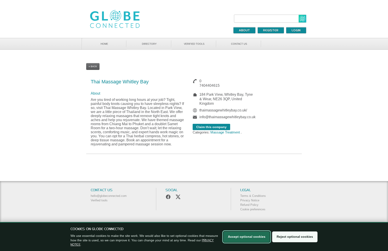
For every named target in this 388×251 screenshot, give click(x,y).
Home (104, 43)
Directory (149, 43)
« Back (93, 66)
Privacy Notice (249, 200)
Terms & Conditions (253, 196)
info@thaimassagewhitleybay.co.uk (227, 117)
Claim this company (211, 127)
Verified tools (194, 43)
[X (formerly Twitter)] (178, 197)
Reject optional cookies (295, 236)
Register (270, 31)
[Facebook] (168, 197)
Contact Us (239, 43)
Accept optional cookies (246, 236)
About (244, 31)
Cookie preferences (252, 209)
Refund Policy (249, 205)
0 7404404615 (208, 83)
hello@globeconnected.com (109, 196)
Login (296, 31)
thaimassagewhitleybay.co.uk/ (223, 110)
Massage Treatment (225, 132)
